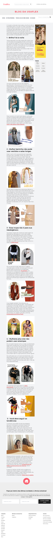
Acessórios (14, 517)
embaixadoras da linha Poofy (18, 313)
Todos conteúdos (43, 71)
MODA (3, 18)
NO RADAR (32, 18)
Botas (2, 515)
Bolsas (43, 63)
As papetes (24, 270)
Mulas (2, 522)
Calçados (37, 65)
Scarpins (2, 530)
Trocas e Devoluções (47, 520)
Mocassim (3, 520)
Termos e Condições (47, 518)
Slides (2, 531)
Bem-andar (38, 63)
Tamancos (3, 535)
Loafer (2, 518)
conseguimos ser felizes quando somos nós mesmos (19, 465)
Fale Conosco (45, 523)
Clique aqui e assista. (28, 475)
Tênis (2, 536)
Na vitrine (38, 68)
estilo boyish (14, 242)
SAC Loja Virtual (46, 515)
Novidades (31, 517)
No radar (43, 68)
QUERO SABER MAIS (44, 501)
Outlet (30, 518)
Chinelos (2, 517)
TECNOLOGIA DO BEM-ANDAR (22, 18)
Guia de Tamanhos (47, 517)
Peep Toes (3, 523)
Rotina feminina (37, 71)
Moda (43, 65)
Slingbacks (3, 533)
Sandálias (3, 526)
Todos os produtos (32, 515)
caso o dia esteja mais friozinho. (16, 124)
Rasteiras (3, 525)
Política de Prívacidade (47, 522)
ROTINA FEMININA (10, 18)
